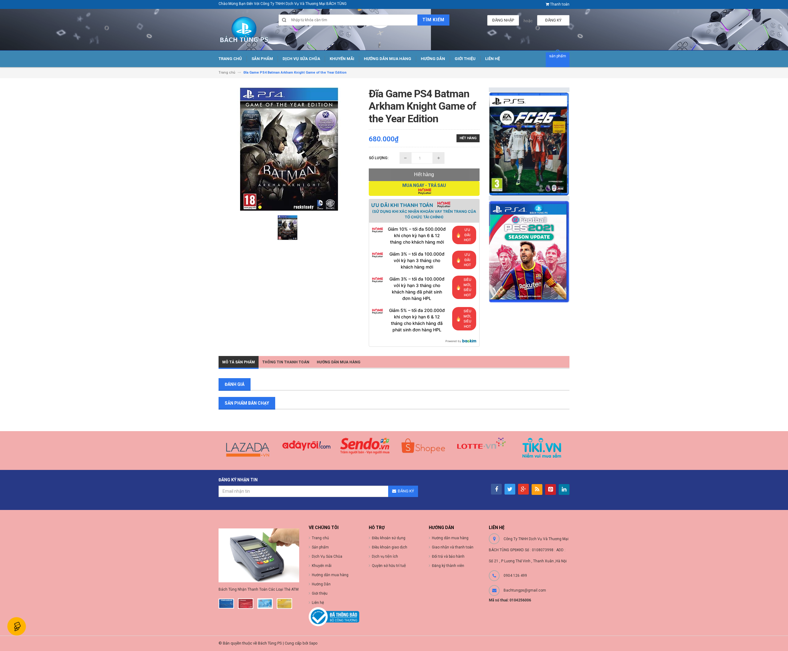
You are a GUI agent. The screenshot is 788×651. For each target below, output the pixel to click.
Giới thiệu (320, 593)
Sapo (313, 643)
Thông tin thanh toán (285, 362)
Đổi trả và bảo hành (448, 556)
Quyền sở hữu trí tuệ (389, 566)
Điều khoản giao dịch (389, 547)
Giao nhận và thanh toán (452, 547)
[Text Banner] (529, 251)
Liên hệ (318, 602)
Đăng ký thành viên (448, 566)
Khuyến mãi (322, 566)
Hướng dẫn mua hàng (450, 538)
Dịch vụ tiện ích (385, 556)
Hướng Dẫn (321, 584)
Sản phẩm (320, 547)
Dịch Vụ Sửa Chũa (327, 556)
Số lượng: (378, 158)
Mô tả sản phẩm (238, 362)
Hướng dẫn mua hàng (338, 362)
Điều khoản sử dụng (388, 538)
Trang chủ (320, 538)
